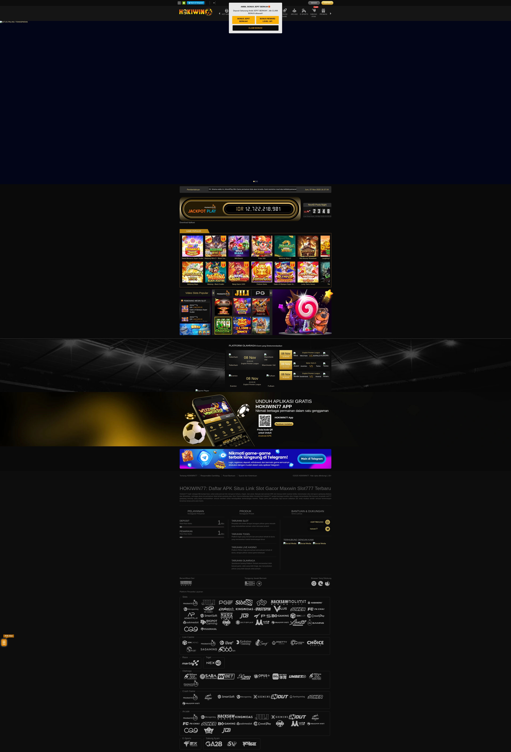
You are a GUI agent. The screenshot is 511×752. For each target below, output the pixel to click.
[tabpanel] (255, 102)
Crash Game (284, 15)
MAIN (194, 246)
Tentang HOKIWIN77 (188, 476)
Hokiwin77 (183, 494)
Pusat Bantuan (229, 476)
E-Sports (304, 14)
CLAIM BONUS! (255, 28)
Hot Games (226, 14)
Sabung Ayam (313, 15)
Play (211, 211)
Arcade (294, 14)
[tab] (224, 293)
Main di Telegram (197, 3)
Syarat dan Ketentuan (248, 476)
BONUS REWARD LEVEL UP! (267, 20)
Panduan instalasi (284, 424)
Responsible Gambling (210, 476)
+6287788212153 (316, 522)
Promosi (323, 14)
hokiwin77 (314, 529)
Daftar (327, 3)
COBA (225, 304)
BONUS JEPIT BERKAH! (243, 20)
